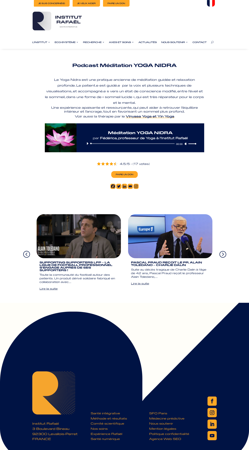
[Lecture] (87, 143)
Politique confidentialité (169, 433)
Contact (200, 42)
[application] (140, 143)
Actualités (147, 42)
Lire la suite (48, 288)
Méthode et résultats (109, 418)
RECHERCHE (92, 42)
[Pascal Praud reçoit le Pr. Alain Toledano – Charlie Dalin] (170, 236)
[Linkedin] (124, 186)
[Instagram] (136, 186)
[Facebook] (113, 186)
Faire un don (116, 3)
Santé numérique (105, 439)
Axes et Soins (120, 42)
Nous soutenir (161, 423)
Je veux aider (86, 3)
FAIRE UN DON (124, 174)
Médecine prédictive (166, 418)
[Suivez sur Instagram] (212, 412)
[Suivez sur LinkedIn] (212, 424)
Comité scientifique (107, 423)
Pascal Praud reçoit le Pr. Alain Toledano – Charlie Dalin (166, 264)
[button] (222, 254)
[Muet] (185, 143)
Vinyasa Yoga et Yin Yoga (150, 116)
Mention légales (162, 428)
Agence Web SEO (165, 439)
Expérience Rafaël (106, 433)
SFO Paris (158, 413)
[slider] (191, 143)
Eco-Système (65, 42)
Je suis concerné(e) (51, 3)
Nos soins (99, 428)
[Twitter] (118, 186)
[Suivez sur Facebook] (212, 401)
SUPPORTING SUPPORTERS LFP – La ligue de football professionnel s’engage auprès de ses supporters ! (75, 266)
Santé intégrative (105, 413)
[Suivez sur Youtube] (212, 435)
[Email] (130, 186)
